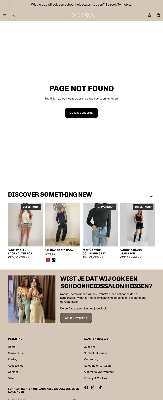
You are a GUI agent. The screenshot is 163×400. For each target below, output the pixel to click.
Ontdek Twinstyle (76, 318)
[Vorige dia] (9, 4)
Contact (13, 372)
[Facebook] (86, 387)
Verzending (91, 359)
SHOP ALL (148, 196)
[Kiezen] (36, 240)
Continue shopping (81, 112)
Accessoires (15, 365)
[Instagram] (93, 387)
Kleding (12, 359)
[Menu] (4, 15)
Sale (11, 378)
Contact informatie (96, 353)
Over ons (89, 347)
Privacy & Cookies (95, 378)
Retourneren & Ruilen (97, 365)
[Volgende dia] (150, 4)
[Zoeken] (13, 15)
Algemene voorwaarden (99, 372)
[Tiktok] (100, 387)
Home (12, 347)
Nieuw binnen (16, 353)
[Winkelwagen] (158, 15)
